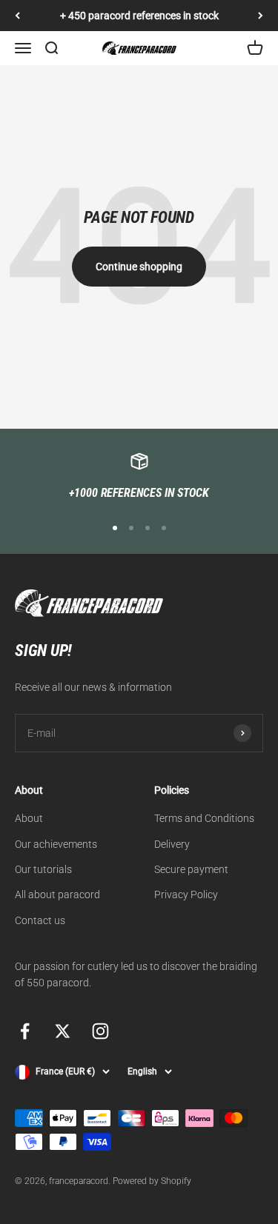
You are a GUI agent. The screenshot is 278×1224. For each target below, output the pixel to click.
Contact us (40, 920)
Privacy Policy (186, 894)
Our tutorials (43, 869)
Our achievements (56, 844)
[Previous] (17, 15)
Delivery (172, 844)
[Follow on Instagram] (100, 1031)
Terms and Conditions (204, 818)
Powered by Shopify (152, 1181)
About (29, 818)
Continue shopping (139, 266)
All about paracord (57, 894)
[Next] (260, 15)
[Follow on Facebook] (25, 1031)
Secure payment (191, 869)
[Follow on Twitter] (63, 1031)
